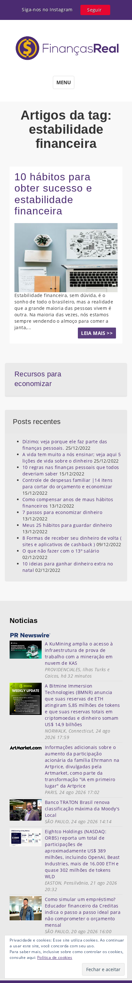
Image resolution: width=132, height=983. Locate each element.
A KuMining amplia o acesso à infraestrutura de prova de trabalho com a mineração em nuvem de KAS (79, 653)
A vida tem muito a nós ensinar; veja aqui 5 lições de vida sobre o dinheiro (71, 457)
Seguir (94, 10)
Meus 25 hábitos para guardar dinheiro (67, 525)
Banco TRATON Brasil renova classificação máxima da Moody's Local (82, 808)
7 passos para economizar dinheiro (62, 512)
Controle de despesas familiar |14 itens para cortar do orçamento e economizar (67, 483)
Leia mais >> (97, 333)
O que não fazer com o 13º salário (60, 551)
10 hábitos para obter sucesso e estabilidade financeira (53, 194)
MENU (63, 82)
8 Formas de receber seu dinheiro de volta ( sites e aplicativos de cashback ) (71, 541)
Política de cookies (54, 957)
